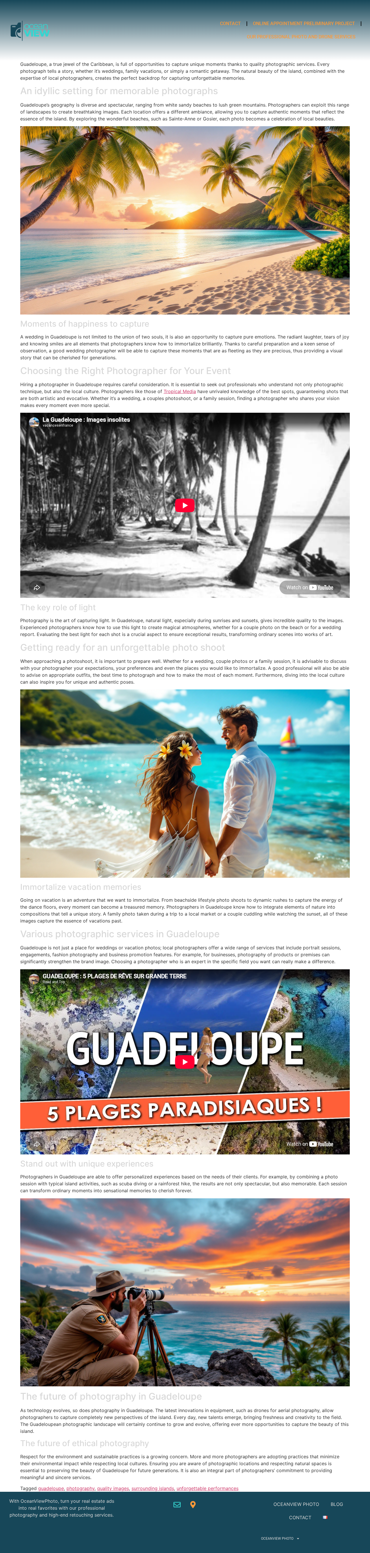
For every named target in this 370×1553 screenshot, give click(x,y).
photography (80, 1488)
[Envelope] (177, 1505)
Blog (337, 1504)
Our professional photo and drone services (301, 37)
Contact (230, 23)
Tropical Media (180, 391)
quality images (113, 1488)
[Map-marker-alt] (193, 1505)
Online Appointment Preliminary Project (304, 23)
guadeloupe (51, 1488)
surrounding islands (153, 1488)
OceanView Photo (296, 1504)
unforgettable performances (207, 1488)
